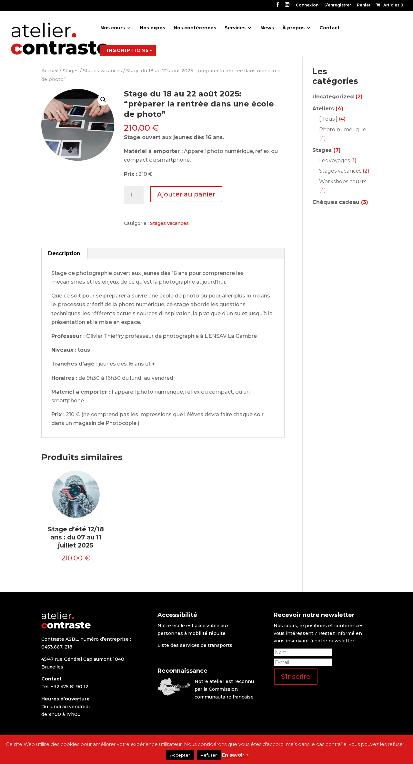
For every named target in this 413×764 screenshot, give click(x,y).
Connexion (307, 5)
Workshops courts (342, 181)
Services (235, 28)
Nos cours (112, 28)
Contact (329, 28)
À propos (293, 28)
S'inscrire (295, 676)
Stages (71, 71)
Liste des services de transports (194, 645)
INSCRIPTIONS (128, 50)
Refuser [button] (209, 755)
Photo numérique (342, 129)
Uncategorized (333, 97)
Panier (363, 5)
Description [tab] (64, 253)
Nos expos (152, 28)
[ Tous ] (328, 119)
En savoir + (235, 755)
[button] (103, 100)
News (267, 28)
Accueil (49, 71)
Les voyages (334, 160)
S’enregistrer (337, 5)
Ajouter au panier (186, 194)
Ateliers (323, 109)
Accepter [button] (180, 755)
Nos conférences (195, 28)
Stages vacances (102, 71)
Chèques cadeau (335, 202)
